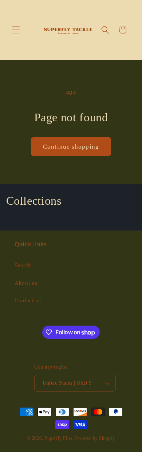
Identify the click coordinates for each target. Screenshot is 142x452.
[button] (16, 30)
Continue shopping (71, 146)
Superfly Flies (58, 438)
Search (23, 265)
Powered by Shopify (94, 438)
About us (26, 283)
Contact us (28, 300)
